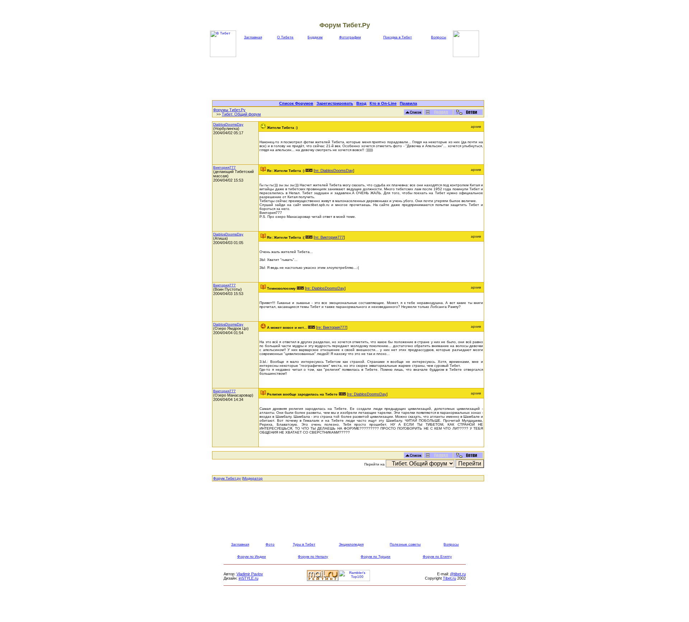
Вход (361, 103)
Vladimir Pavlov (249, 574)
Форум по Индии (251, 556)
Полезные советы (405, 544)
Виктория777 (224, 167)
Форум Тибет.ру (227, 478)
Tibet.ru (449, 578)
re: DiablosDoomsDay (334, 170)
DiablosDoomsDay (228, 124)
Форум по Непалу (313, 556)
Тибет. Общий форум (241, 114)
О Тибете (285, 37)
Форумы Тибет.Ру (229, 110)
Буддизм (315, 37)
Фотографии (350, 37)
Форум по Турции (375, 556)
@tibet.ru (458, 574)
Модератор (253, 478)
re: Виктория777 (329, 237)
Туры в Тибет (304, 544)
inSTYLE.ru (248, 578)
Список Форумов (296, 103)
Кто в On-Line (383, 103)
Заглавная (253, 37)
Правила (408, 103)
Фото (270, 544)
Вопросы (438, 37)
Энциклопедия (351, 544)
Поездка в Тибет (397, 37)
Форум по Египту (437, 556)
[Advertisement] (348, 78)
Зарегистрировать (335, 103)
